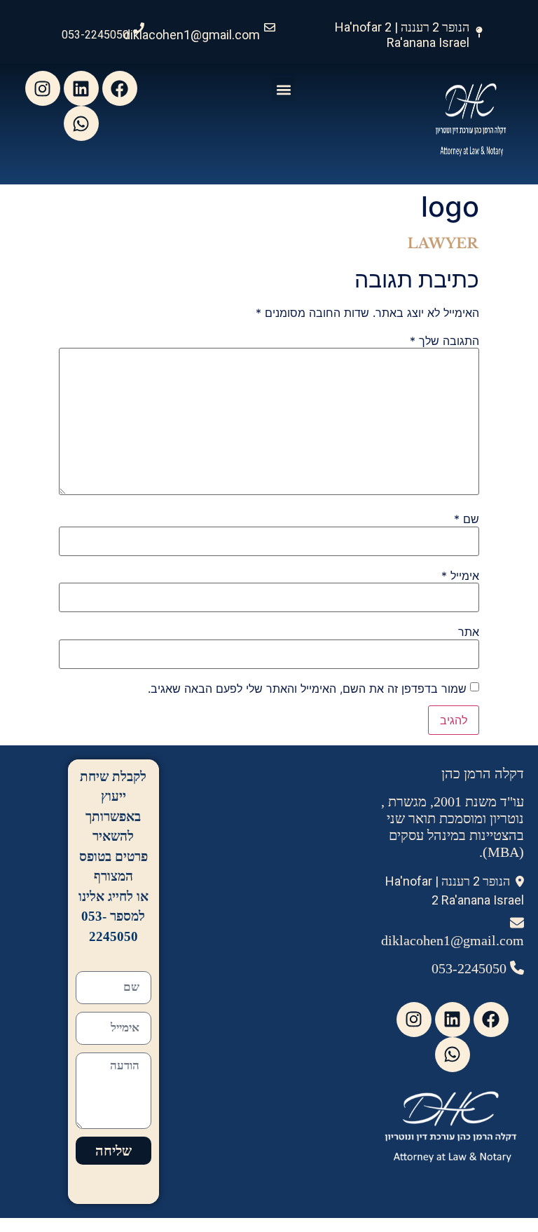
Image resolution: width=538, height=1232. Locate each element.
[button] (283, 89)
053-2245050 (95, 34)
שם (466, 518)
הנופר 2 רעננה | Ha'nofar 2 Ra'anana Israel (402, 35)
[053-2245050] (138, 28)
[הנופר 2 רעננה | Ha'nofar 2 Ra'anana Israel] (479, 32)
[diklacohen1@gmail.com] (269, 27)
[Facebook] (119, 88)
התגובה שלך (444, 340)
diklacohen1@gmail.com (191, 34)
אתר (468, 631)
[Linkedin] (81, 88)
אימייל (460, 575)
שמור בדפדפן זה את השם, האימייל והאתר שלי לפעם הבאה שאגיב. (307, 688)
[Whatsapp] (81, 123)
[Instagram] (42, 88)
